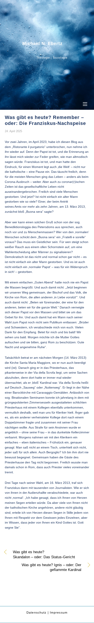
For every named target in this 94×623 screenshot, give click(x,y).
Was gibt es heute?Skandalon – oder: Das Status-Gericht (44, 554)
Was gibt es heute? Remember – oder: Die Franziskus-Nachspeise (45, 120)
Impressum (59, 612)
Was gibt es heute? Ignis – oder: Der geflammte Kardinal (43, 567)
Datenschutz (36, 612)
